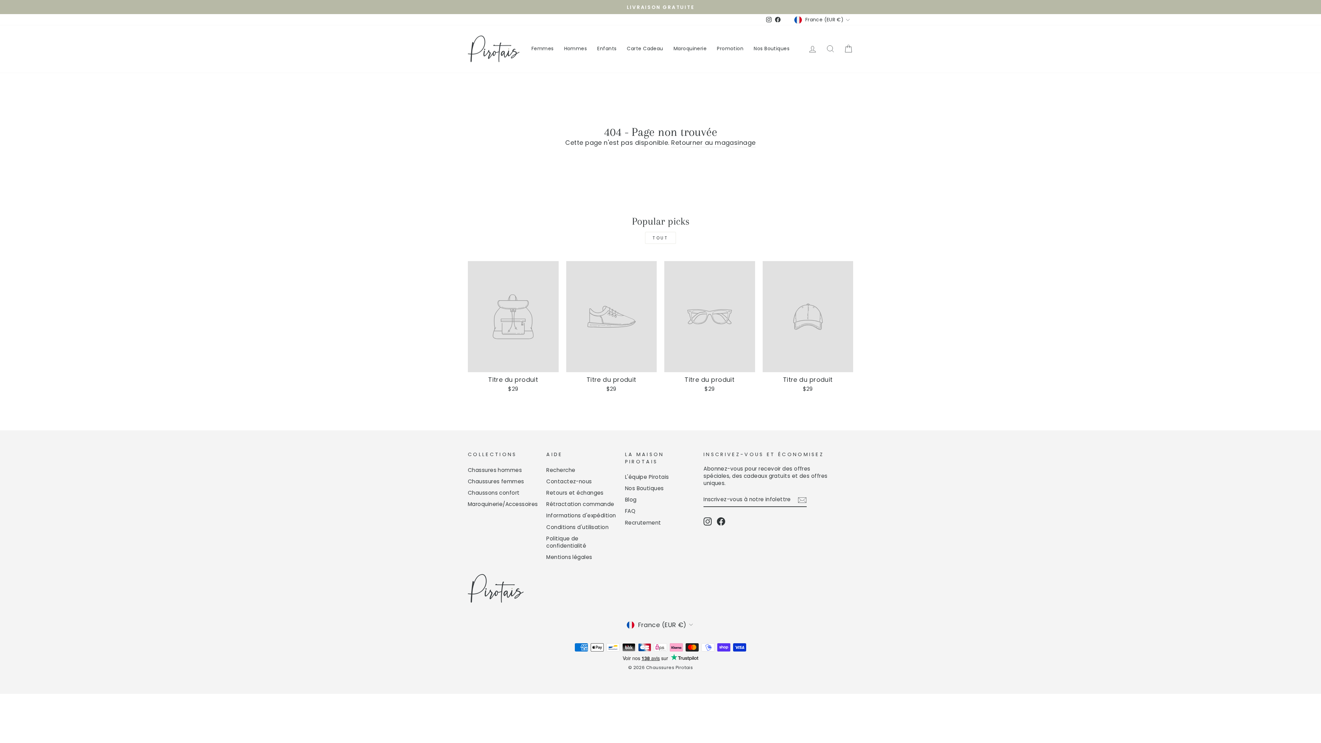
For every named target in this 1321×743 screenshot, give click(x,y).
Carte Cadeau (645, 48)
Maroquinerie (690, 48)
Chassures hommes (495, 470)
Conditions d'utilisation (577, 527)
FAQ (630, 511)
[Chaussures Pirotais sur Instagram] (708, 521)
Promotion (730, 48)
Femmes (542, 48)
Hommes (575, 48)
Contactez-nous (569, 481)
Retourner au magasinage (713, 142)
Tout (660, 238)
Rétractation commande (580, 504)
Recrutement (643, 522)
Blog (631, 499)
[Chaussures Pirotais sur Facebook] (721, 521)
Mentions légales (569, 557)
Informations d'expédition (581, 515)
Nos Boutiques (772, 48)
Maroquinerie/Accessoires (503, 504)
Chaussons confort (494, 492)
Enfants (606, 48)
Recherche (560, 470)
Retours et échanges (575, 492)
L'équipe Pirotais (647, 477)
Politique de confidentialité (566, 542)
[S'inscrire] (802, 499)
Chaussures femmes (496, 481)
